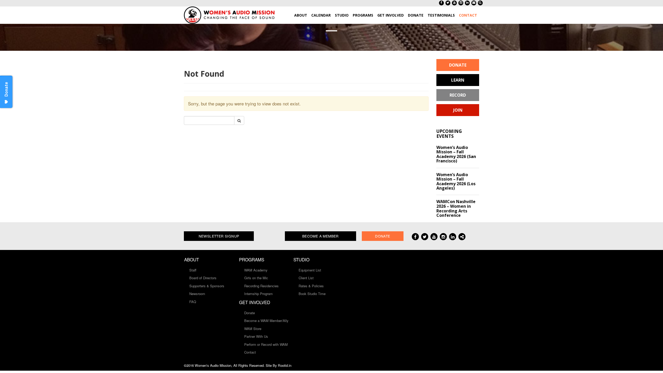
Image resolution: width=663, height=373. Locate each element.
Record (458, 95)
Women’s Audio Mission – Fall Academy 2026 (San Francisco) (456, 154)
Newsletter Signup (219, 236)
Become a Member (320, 236)
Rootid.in (284, 365)
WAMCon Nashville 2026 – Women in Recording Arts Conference (455, 208)
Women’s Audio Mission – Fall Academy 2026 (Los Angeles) (455, 181)
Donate (457, 65)
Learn (457, 80)
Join (458, 110)
